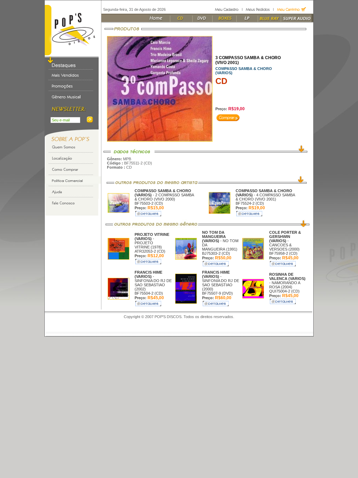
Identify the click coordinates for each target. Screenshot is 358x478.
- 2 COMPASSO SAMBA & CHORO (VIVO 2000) (164, 195)
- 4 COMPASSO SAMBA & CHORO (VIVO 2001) (265, 195)
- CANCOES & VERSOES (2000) (285, 240)
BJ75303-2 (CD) (216, 253)
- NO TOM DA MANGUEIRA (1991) (220, 240)
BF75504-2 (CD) (149, 293)
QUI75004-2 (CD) (284, 291)
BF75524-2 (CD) (250, 203)
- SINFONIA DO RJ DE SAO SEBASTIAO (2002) (153, 280)
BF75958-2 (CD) (283, 253)
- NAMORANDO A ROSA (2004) (287, 280)
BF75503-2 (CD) (149, 203)
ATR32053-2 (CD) (150, 251)
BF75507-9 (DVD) (217, 293)
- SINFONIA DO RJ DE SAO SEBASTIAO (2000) (220, 280)
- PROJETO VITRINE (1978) (152, 240)
